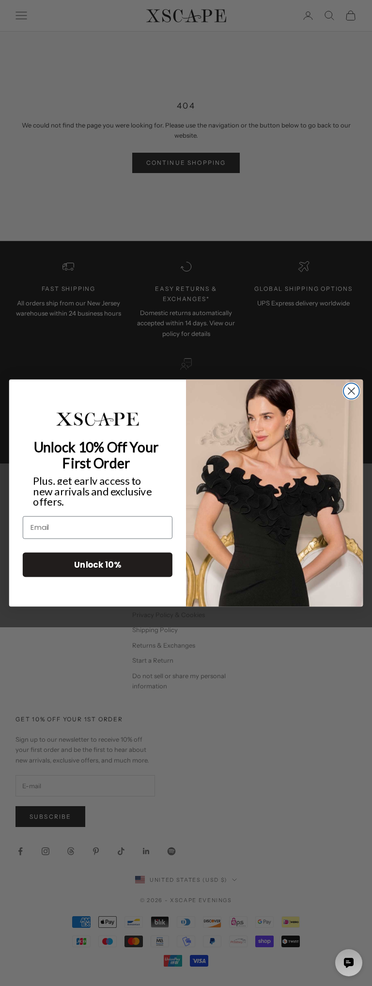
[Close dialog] (351, 391)
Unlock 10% (97, 564)
